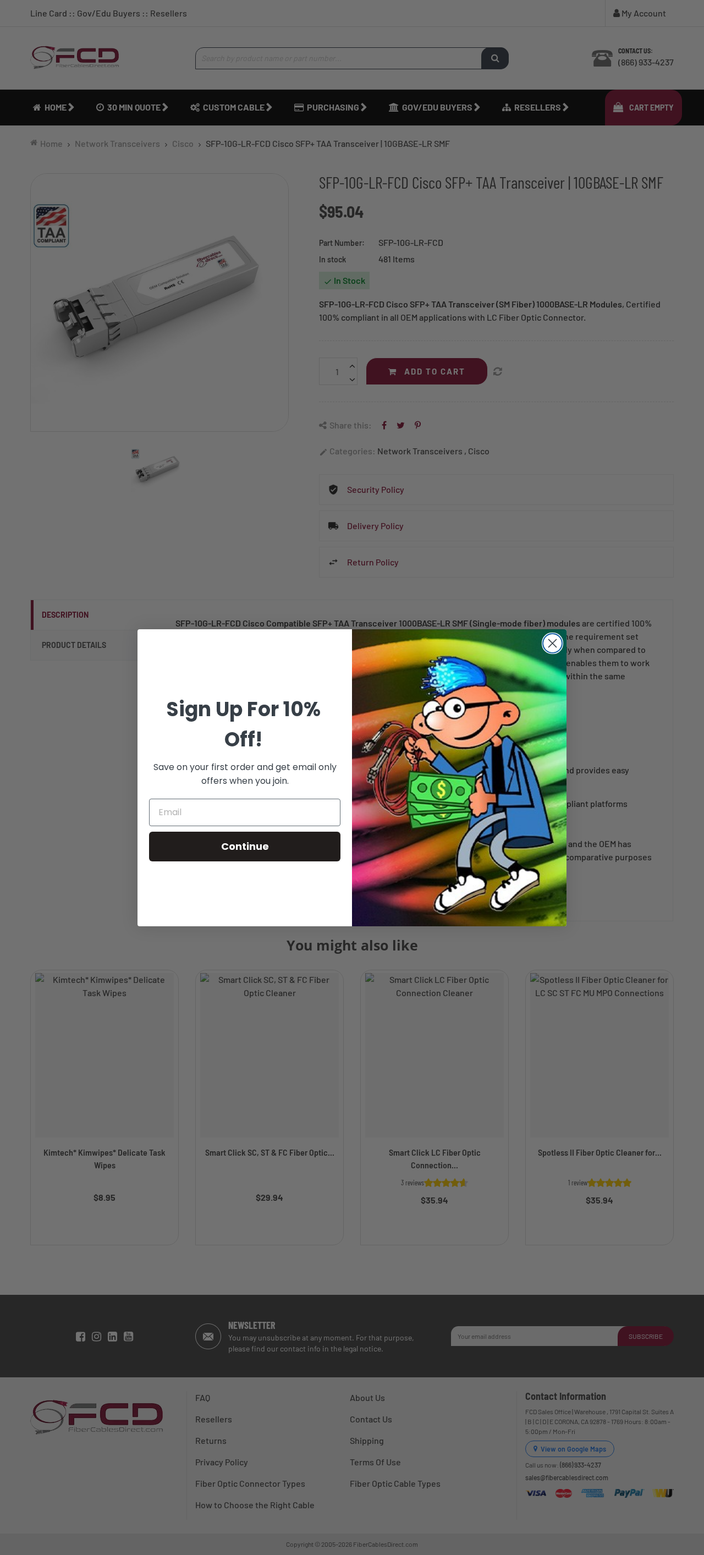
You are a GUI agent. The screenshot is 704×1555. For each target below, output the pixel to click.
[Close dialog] (552, 643)
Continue (245, 846)
